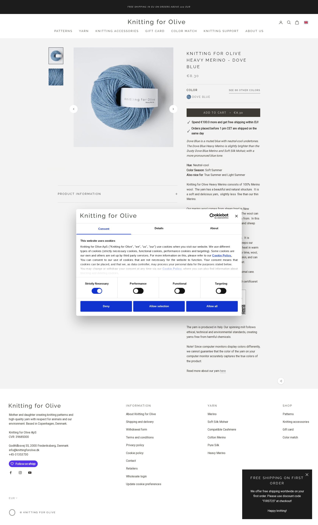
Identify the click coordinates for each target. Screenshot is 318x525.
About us (254, 31)
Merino (212, 414)
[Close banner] (236, 216)
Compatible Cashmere (222, 429)
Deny (106, 306)
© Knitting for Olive (38, 512)
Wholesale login (136, 476)
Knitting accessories (117, 31)
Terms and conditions (140, 437)
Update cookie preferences (143, 484)
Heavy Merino (216, 453)
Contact (131, 461)
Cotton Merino (217, 437)
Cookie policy (135, 453)
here (223, 370)
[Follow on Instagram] (20, 472)
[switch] (138, 291)
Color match (184, 31)
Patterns (63, 31)
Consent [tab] (103, 228)
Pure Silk (213, 445)
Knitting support (221, 31)
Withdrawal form (136, 429)
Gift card (155, 31)
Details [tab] (159, 228)
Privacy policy (135, 445)
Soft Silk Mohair (218, 422)
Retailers (132, 468)
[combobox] (306, 22)
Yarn (84, 31)
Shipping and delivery (140, 422)
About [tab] (214, 228)
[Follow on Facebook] (11, 472)
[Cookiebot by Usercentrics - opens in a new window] (212, 216)
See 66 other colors (244, 90)
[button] (173, 109)
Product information (79, 194)
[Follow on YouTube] (30, 472)
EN (306, 22)
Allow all (212, 306)
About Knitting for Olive (141, 414)
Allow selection (159, 306)
